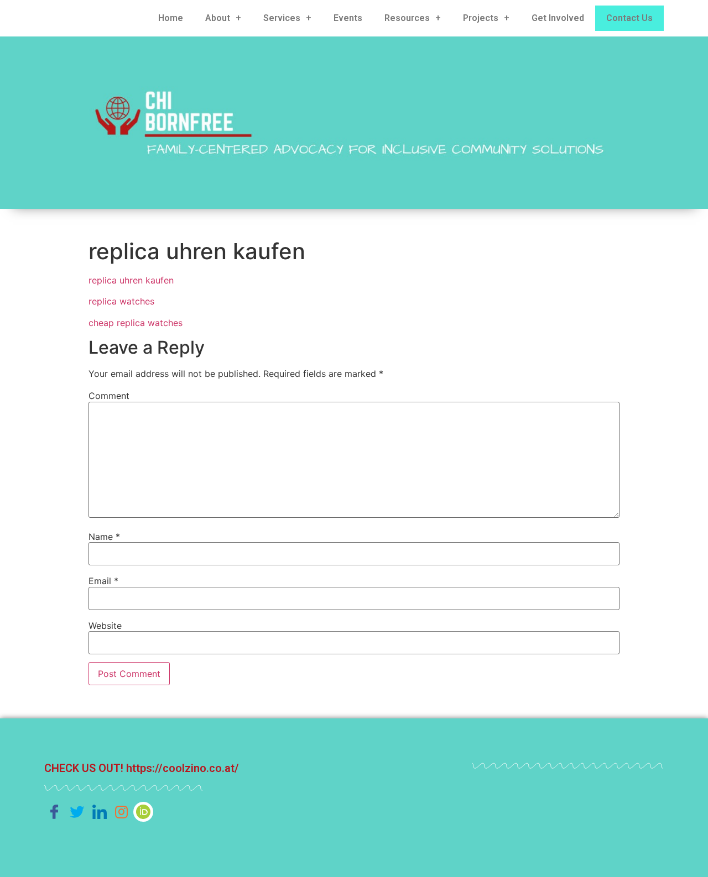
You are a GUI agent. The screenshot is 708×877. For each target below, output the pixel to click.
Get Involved (558, 18)
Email (103, 580)
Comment (108, 395)
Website (105, 625)
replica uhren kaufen (131, 280)
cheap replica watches (135, 322)
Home (170, 18)
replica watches (121, 301)
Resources (407, 18)
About (217, 18)
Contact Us (629, 18)
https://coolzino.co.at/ (182, 768)
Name (104, 536)
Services (281, 18)
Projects (480, 18)
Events (348, 18)
